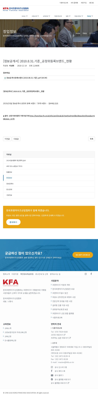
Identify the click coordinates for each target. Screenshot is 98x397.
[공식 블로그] (95, 274)
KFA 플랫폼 (74, 3)
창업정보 (92, 33)
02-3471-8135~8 (83, 255)
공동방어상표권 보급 (60, 309)
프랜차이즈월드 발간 (60, 293)
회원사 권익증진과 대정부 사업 (64, 297)
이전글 (7, 139)
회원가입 (84, 3)
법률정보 (9, 172)
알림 (67, 16)
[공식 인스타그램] (85, 274)
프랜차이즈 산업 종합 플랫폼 (63, 313)
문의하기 (13, 222)
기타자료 (9, 195)
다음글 (16, 139)
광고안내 (9, 189)
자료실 (89, 16)
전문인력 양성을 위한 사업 (62, 301)
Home (78, 33)
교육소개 (8, 328)
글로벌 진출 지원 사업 (60, 305)
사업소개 (34, 16)
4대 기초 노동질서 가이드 (14, 166)
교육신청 (8, 336)
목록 (91, 139)
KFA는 (24, 16)
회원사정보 (78, 16)
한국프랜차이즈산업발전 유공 (63, 289)
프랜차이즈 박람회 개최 (61, 285)
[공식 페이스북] (91, 274)
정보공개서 (9, 184)
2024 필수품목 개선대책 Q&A (16, 160)
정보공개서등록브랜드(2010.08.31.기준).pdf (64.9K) (26, 77)
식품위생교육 (64, 3)
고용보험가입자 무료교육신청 (16, 332)
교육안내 (45, 16)
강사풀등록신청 (10, 340)
